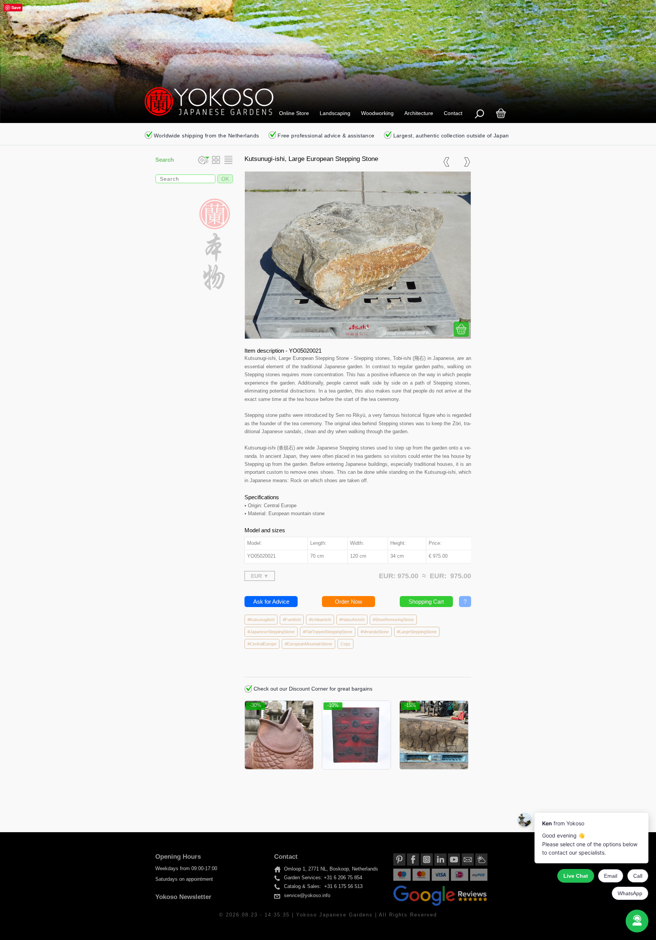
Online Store (294, 113)
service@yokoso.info (307, 895)
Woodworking (377, 113)
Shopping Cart (426, 601)
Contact (453, 113)
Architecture (418, 113)
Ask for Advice (271, 601)
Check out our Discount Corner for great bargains (312, 689)
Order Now (348, 601)
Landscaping (335, 113)
